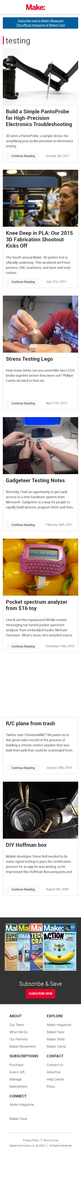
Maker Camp (56, 1046)
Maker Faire (55, 1032)
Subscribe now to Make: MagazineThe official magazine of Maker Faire (40, 23)
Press (51, 1086)
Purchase (16, 1064)
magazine (59, 1024)
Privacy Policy (31, 1140)
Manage (15, 1079)
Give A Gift (17, 1072)
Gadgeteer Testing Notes (35, 480)
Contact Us (55, 1064)
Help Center (55, 1079)
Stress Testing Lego (29, 358)
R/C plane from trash (30, 723)
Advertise (53, 1072)
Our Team (16, 1024)
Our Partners (18, 1039)
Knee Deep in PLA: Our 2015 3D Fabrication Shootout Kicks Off (39, 239)
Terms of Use (50, 1140)
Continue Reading (23, 156)
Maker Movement (22, 1046)
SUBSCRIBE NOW (40, 993)
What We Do (18, 1032)
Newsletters (18, 1086)
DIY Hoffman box (26, 844)
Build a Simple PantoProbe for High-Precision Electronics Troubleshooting (39, 118)
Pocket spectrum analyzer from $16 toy (36, 605)
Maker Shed (55, 1039)
